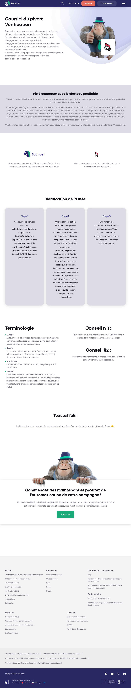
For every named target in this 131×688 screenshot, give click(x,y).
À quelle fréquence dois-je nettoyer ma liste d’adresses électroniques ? (33, 663)
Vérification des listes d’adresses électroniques (24, 575)
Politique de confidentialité (77, 621)
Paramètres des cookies (76, 629)
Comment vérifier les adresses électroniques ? (61, 653)
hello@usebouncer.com (14, 674)
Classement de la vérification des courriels (22, 653)
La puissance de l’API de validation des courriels (68, 658)
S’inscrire (88, 3)
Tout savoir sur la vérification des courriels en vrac (25, 658)
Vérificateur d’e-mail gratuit (99, 598)
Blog (89, 575)
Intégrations (10, 599)
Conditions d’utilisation (76, 617)
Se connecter (73, 3)
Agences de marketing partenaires (18, 621)
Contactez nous (107, 3)
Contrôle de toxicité (13, 587)
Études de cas (52, 579)
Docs (48, 587)
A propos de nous (12, 617)
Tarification (9, 603)
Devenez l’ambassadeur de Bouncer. (19, 625)
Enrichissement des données (16, 595)
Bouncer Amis (10, 629)
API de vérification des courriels (17, 579)
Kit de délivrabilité (12, 591)
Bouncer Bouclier (12, 583)
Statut (48, 591)
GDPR (69, 625)
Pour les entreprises (54, 575)
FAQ (48, 583)
